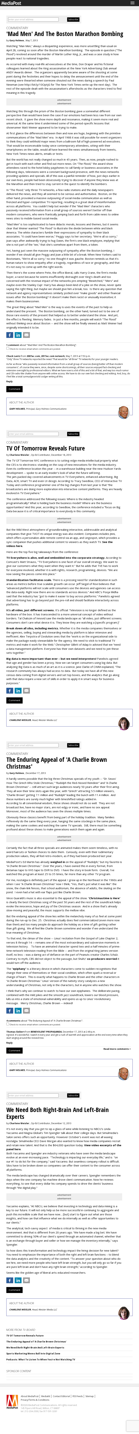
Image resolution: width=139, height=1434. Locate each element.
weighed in (57, 862)
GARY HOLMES (17, 408)
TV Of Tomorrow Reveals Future (25, 1335)
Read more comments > (117, 1048)
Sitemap (89, 1396)
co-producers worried (102, 959)
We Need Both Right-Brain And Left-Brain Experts (35, 1347)
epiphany (19, 968)
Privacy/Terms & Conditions (35, 1399)
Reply (9, 381)
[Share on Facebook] (9, 335)
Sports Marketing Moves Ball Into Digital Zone (33, 1353)
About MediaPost (30, 1396)
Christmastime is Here (104, 898)
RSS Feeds (78, 1396)
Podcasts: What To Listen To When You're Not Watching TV (40, 1359)
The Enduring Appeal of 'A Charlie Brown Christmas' (36, 1341)
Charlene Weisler (19, 454)
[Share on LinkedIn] (18, 335)
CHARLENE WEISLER (20, 720)
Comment (14, 389)
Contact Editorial (61, 1396)
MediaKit (45, 1396)
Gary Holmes (16, 40)
